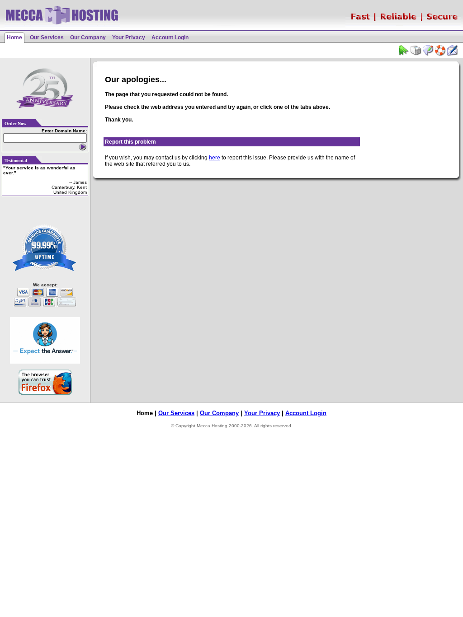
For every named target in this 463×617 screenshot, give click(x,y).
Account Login (170, 37)
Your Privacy (128, 37)
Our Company (88, 37)
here (214, 157)
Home (14, 37)
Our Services (47, 37)
